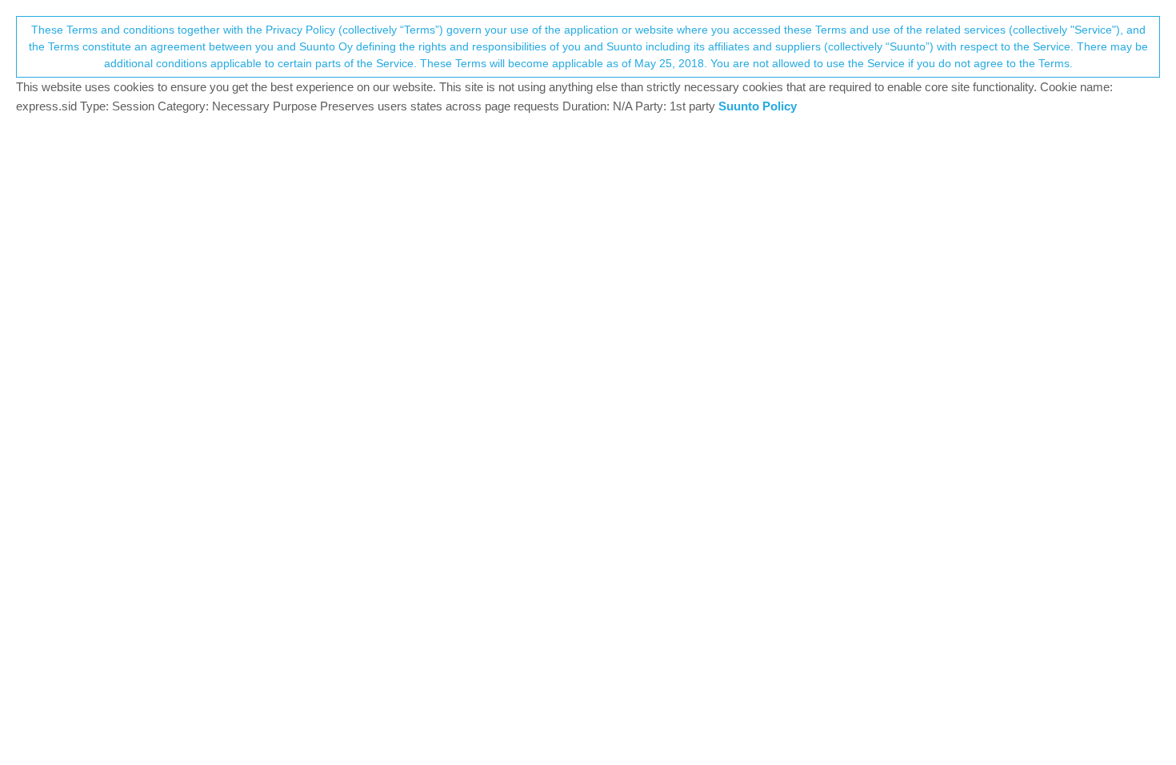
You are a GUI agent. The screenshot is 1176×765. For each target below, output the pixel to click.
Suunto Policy (757, 106)
